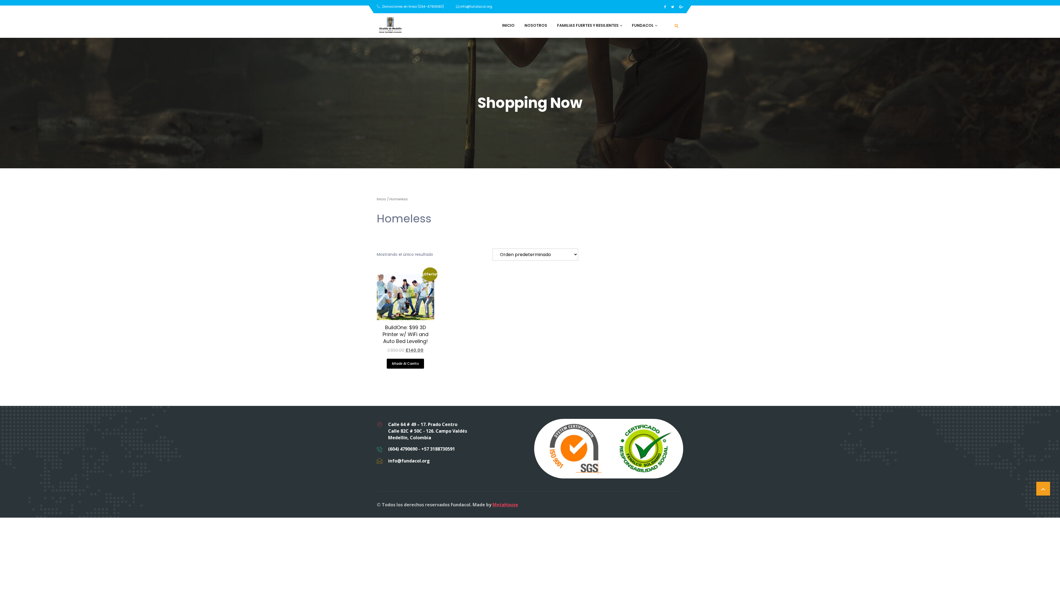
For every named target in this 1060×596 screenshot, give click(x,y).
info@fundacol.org (475, 6)
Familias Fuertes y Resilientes (588, 25)
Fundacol (643, 25)
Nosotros (535, 25)
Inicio (508, 25)
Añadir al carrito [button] (405, 363)
